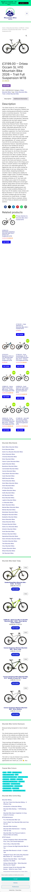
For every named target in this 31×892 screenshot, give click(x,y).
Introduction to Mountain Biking (12, 806)
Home (3, 28)
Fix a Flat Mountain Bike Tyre (11, 819)
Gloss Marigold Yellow (8, 786)
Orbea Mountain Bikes (12, 28)
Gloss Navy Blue (18, 786)
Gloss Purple (15, 788)
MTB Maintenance (7, 817)
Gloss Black (21, 781)
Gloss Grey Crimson (15, 783)
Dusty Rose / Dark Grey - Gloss (10, 781)
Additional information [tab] (20, 98)
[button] (26, 35)
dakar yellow (6, 779)
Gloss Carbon (6, 783)
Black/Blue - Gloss (17, 772)
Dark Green (19, 779)
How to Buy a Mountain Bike (11, 844)
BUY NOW (6, 85)
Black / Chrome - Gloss (8, 774)
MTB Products (6, 837)
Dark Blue (13, 779)
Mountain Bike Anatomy (10, 826)
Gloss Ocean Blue (7, 788)
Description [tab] (7, 98)
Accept (15, 879)
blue (17, 774)
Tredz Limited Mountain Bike (10, 94)
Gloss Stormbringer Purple (19, 790)
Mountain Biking (6, 800)
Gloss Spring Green (7, 790)
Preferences (15, 886)
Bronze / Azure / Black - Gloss (10, 776)
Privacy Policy (18, 890)
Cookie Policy (12, 890)
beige (5, 772)
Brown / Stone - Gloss (23, 776)
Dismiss (15, 882)
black (9, 772)
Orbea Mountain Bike (21, 92)
